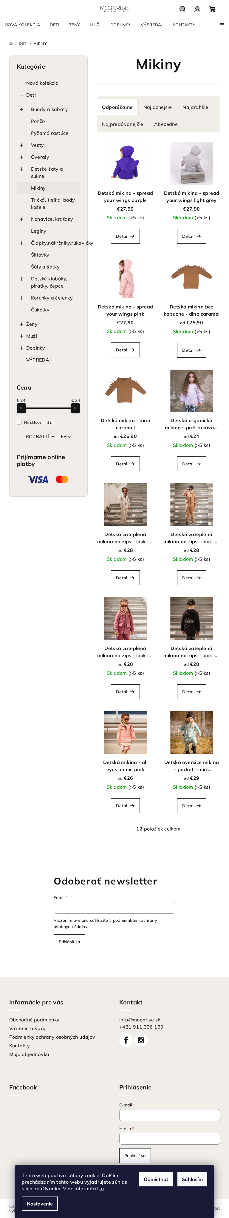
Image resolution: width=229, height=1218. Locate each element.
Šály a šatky (45, 267)
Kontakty (19, 1046)
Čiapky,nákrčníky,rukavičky (55, 243)
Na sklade (38, 422)
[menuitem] (22, 25)
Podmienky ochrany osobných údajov (52, 1037)
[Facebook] (126, 1040)
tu (101, 1188)
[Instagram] (141, 1040)
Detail (122, 236)
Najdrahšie (195, 107)
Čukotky (40, 310)
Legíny (39, 231)
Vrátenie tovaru (27, 1028)
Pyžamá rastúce (50, 133)
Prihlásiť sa (69, 941)
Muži (31, 336)
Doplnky (35, 348)
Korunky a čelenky (52, 298)
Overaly (40, 157)
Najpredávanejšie (122, 124)
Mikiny (38, 188)
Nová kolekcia (42, 83)
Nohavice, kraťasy (52, 219)
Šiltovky (40, 255)
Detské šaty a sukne (47, 172)
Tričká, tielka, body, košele (53, 203)
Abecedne (166, 124)
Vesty (37, 145)
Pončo (38, 121)
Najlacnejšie (157, 107)
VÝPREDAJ (38, 360)
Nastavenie (40, 1204)
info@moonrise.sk (139, 1020)
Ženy (32, 324)
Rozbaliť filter (46, 436)
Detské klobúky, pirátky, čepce (49, 282)
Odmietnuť (156, 1179)
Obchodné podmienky (34, 1020)
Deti (31, 95)
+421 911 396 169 (141, 1027)
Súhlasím (192, 1179)
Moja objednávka (29, 1054)
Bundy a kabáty (49, 109)
